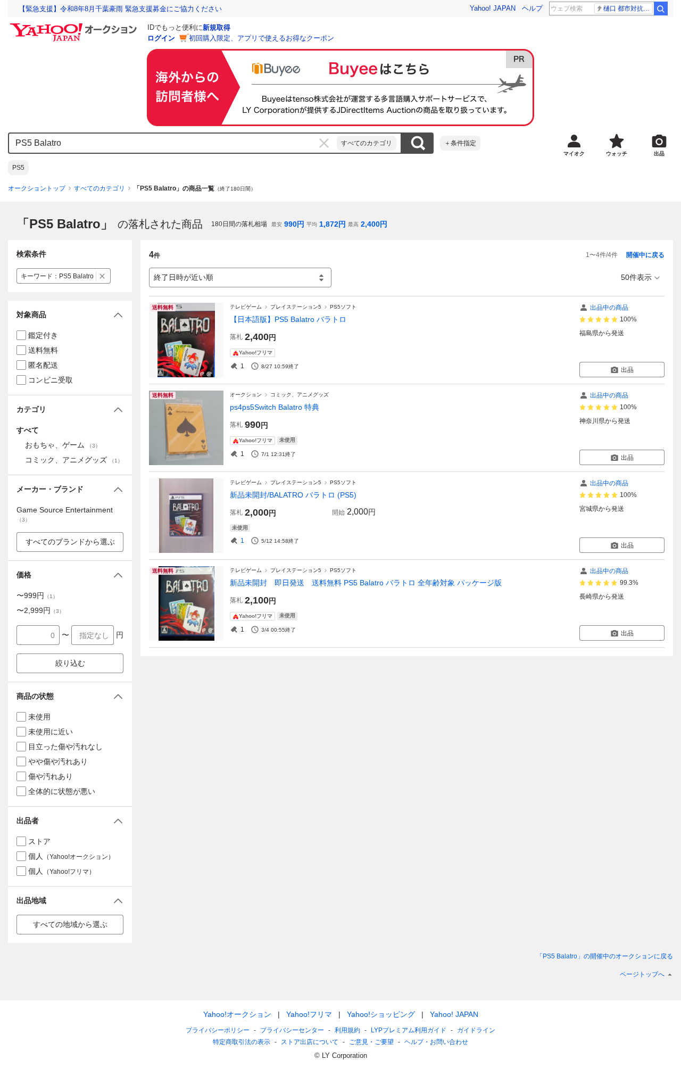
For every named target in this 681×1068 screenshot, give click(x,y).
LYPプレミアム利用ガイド (408, 1030)
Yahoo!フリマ (309, 1014)
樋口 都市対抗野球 (628, 8)
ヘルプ (532, 8)
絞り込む (70, 663)
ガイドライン (476, 1030)
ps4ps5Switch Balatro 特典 (274, 407)
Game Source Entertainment (64, 514)
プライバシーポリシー (218, 1030)
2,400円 (374, 224)
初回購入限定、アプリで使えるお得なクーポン (261, 38)
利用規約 (347, 1030)
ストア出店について (309, 1042)
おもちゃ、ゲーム (63, 445)
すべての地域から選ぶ (70, 924)
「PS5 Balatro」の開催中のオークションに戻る (604, 956)
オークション (246, 395)
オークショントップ (36, 188)
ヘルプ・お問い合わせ (436, 1042)
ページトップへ (642, 974)
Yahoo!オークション (237, 1014)
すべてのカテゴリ (366, 143)
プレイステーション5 (295, 307)
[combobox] (172, 143)
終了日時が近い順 (183, 277)
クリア (324, 143)
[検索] (661, 8)
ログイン (161, 38)
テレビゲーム (246, 307)
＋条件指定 (460, 143)
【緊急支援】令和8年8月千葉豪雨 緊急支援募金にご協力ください (120, 9)
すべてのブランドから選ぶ (70, 541)
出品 (627, 370)
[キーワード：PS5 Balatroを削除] (102, 276)
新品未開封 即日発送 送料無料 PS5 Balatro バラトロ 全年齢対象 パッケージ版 (366, 582)
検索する (418, 143)
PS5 (18, 167)
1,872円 (332, 224)
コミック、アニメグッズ (299, 395)
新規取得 (216, 27)
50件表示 (636, 277)
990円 (294, 224)
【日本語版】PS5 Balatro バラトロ (288, 319)
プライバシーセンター (292, 1030)
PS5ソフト (343, 307)
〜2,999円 (40, 610)
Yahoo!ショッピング (381, 1014)
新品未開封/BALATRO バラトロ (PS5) (293, 495)
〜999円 (37, 595)
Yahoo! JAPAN (493, 8)
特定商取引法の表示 (241, 1042)
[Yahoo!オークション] (75, 26)
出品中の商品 (609, 307)
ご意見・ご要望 (371, 1042)
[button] (70, 315)
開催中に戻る (645, 255)
